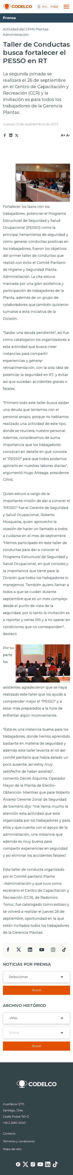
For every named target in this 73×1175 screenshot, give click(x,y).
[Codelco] (17, 7)
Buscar (36, 990)
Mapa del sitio (12, 1149)
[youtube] (41, 951)
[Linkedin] (11, 135)
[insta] (53, 951)
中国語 (54, 6)
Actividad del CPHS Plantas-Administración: (26, 32)
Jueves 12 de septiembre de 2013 (30, 124)
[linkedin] (30, 951)
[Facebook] (5, 135)
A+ (63, 135)
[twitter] (18, 951)
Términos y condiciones (19, 1141)
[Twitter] (16, 135)
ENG (44, 6)
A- (68, 135)
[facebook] (8, 951)
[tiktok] (64, 951)
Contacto (9, 1133)
